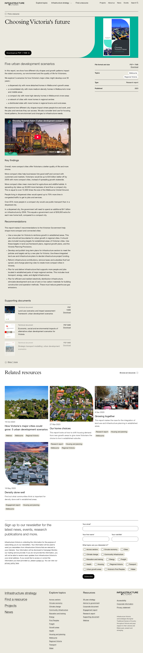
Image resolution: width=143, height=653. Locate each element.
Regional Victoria (131, 77)
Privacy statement (123, 607)
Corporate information (125, 604)
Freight (51, 624)
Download (67, 313)
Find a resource (82, 3)
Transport (52, 645)
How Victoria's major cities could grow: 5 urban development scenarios (26, 428)
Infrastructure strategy (21, 593)
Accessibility (121, 600)
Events (126, 3)
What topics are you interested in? (95, 545)
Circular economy (55, 603)
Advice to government (91, 603)
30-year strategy (89, 600)
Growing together (105, 416)
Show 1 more (13, 362)
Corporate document (90, 606)
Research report (57, 444)
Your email (87, 524)
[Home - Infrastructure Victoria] (14, 4)
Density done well (15, 492)
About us (111, 3)
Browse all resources (128, 373)
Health (51, 631)
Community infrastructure (58, 610)
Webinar (9, 436)
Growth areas (54, 627)
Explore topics (41, 3)
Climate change (55, 606)
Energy (51, 617)
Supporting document (91, 617)
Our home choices (60, 428)
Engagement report (13, 505)
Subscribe (88, 577)
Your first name (88, 535)
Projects (103, 3)
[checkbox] (85, 549)
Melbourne (133, 73)
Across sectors (55, 600)
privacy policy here (12, 563)
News (119, 3)
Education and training (57, 613)
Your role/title (117, 535)
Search (133, 3)
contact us (40, 561)
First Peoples (54, 620)
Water (51, 648)
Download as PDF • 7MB (17, 53)
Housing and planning (31, 505)
